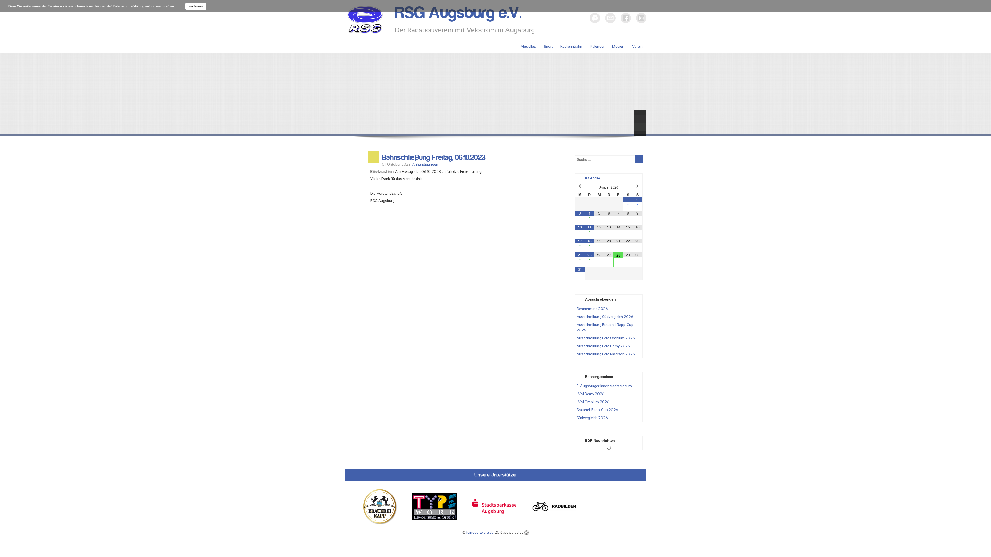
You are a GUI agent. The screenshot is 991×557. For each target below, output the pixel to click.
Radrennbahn (571, 46)
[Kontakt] (610, 18)
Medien (618, 46)
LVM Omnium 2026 (593, 402)
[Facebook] (626, 18)
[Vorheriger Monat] (580, 186)
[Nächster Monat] (637, 186)
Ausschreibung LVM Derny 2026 (603, 346)
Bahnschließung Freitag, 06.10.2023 (434, 157)
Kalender (597, 46)
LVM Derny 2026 (590, 394)
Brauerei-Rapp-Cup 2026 (597, 410)
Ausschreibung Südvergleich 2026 (605, 317)
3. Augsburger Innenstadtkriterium (604, 386)
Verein (637, 46)
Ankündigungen (425, 164)
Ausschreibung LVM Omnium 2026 (606, 338)
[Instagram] (641, 18)
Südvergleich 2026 (592, 418)
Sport (548, 46)
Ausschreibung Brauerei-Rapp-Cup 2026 (605, 327)
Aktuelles (528, 46)
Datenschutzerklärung (128, 6)
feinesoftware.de (480, 532)
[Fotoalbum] (595, 18)
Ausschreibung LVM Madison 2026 (606, 354)
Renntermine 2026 (592, 309)
